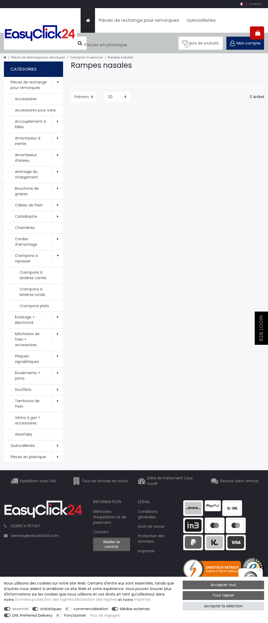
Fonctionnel (75, 615)
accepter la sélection (223, 606)
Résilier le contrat (111, 544)
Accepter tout (223, 584)
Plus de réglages (105, 615)
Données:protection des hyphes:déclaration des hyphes (66, 599)
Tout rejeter (223, 595)
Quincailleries (201, 20)
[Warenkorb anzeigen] (257, 33)
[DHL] (193, 508)
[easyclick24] (43, 510)
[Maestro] (215, 525)
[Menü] (259, 571)
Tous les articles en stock (105, 481)
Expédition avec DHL (38, 481)
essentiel (20, 608)
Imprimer (146, 551)
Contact (255, 4)
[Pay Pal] (193, 542)
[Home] (88, 20)
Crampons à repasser (86, 57)
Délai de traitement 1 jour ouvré (170, 481)
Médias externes (135, 608)
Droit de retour (151, 526)
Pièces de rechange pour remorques (139, 20)
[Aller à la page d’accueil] (5, 57)
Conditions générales (148, 514)
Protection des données (151, 538)
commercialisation (91, 608)
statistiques (51, 608)
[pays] (241, 4)
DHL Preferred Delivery (32, 615)
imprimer (142, 599)
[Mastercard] (236, 525)
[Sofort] (215, 542)
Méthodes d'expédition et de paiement (109, 517)
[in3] (193, 525)
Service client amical (239, 481)
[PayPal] (213, 505)
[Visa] (236, 542)
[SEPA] (232, 508)
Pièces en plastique (105, 45)
